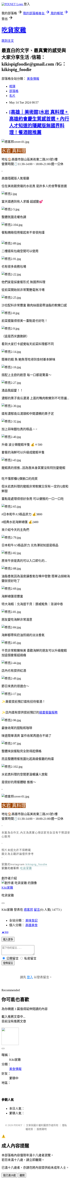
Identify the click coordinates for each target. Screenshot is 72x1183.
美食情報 (33, 78)
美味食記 (31, 920)
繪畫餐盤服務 (48, 712)
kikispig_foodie (36, 864)
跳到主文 (8, 40)
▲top (5, 932)
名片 (12, 95)
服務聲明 (42, 1129)
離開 (22, 1175)
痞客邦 (28, 909)
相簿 (12, 86)
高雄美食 (31, 925)
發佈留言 (8, 963)
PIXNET (18, 1125)
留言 (37, 909)
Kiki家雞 (7, 887)
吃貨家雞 (14, 30)
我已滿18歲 (9, 1175)
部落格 (13, 91)
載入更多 (8, 939)
